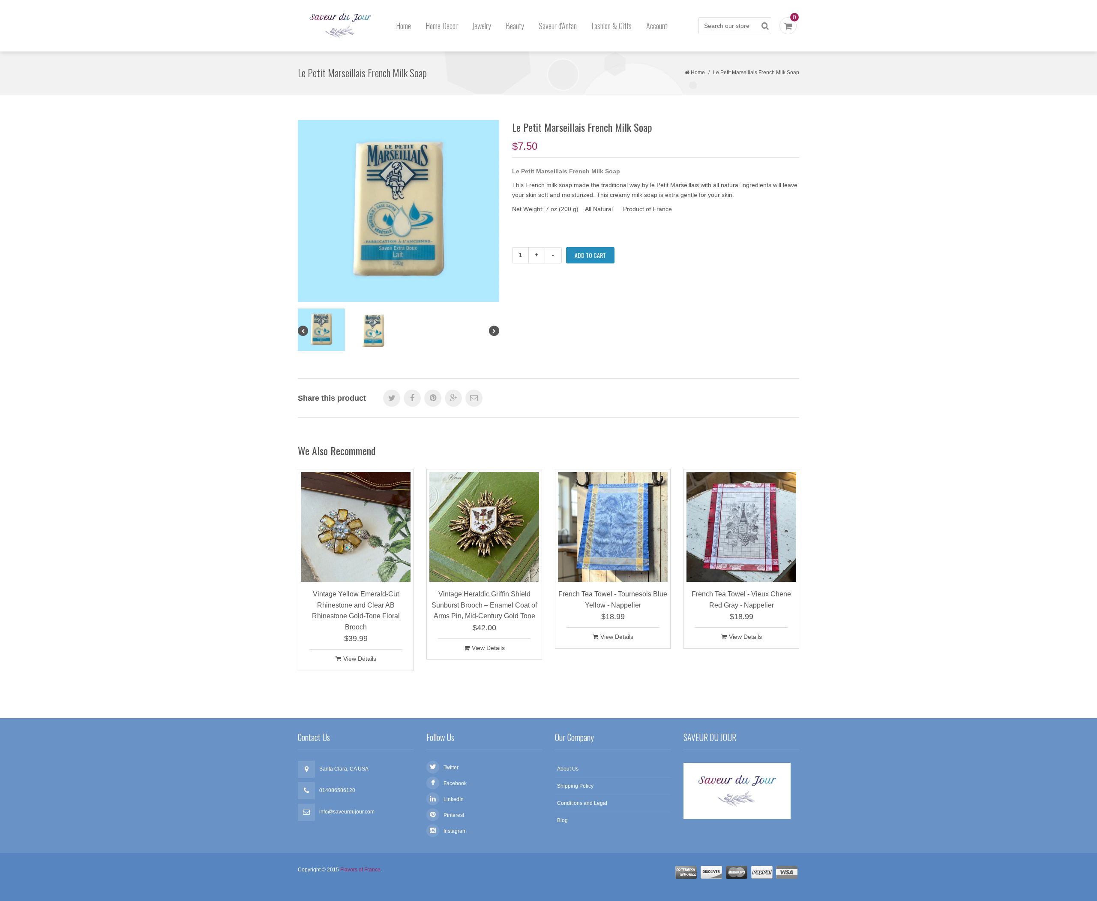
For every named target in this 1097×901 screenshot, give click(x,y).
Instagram (455, 831)
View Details (359, 658)
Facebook (455, 783)
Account (656, 25)
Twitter (451, 768)
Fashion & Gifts (611, 25)
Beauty (515, 25)
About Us (567, 769)
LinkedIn (454, 799)
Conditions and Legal (582, 803)
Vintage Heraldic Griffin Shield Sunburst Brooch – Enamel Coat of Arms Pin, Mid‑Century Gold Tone (484, 605)
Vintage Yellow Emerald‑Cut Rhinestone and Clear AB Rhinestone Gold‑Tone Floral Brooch (356, 610)
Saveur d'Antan (558, 25)
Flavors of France (360, 870)
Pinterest (454, 815)
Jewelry (481, 25)
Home (403, 25)
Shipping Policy (575, 786)
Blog (562, 820)
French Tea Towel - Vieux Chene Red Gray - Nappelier (741, 599)
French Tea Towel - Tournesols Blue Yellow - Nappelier (612, 599)
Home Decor (442, 25)
